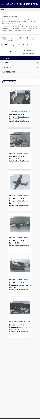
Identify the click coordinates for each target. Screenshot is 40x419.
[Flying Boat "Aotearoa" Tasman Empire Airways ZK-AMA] (20, 140)
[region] (20, 70)
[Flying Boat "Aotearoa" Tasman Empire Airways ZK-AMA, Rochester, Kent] (20, 266)
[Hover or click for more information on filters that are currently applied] (34, 50)
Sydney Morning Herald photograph (29, 117)
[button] (19, 38)
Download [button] (11, 39)
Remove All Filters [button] (28, 53)
